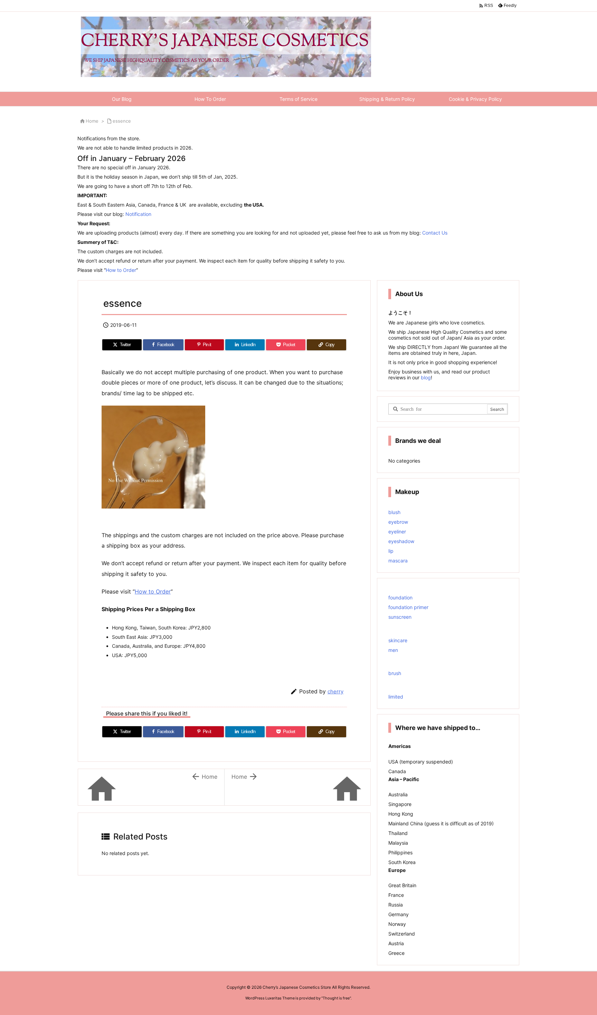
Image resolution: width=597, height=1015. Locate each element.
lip (391, 551)
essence (122, 121)
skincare (397, 640)
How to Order (121, 270)
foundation (400, 597)
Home (92, 121)
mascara (398, 560)
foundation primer (408, 607)
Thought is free (336, 998)
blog (425, 377)
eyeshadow (401, 541)
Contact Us (434, 233)
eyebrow (398, 522)
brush (394, 673)
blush (394, 512)
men (393, 650)
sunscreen (399, 617)
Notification (138, 214)
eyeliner (397, 531)
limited (395, 697)
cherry (335, 691)
